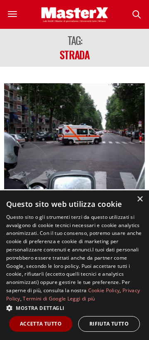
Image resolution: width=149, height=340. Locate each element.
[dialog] (74, 265)
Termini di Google (44, 298)
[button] (74, 308)
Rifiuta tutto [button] (109, 323)
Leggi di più (81, 298)
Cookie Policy (104, 290)
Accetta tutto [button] (41, 323)
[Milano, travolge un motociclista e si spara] (74, 136)
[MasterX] (75, 14)
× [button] (140, 199)
